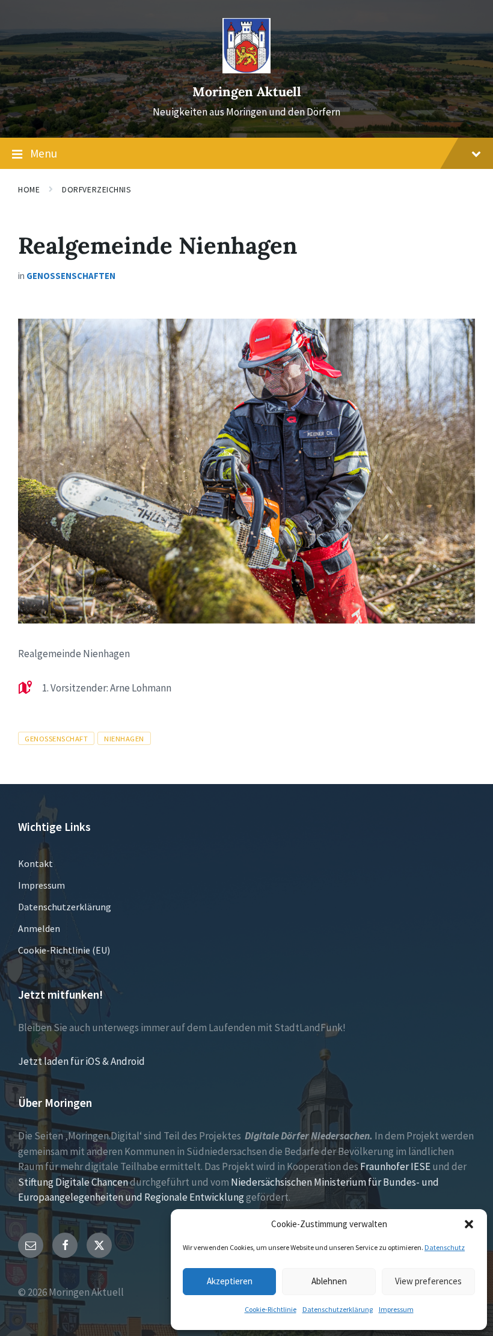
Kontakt (35, 863)
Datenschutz (444, 1247)
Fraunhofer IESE (395, 1166)
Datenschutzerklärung (337, 1309)
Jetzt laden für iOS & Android (81, 1061)
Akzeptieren (230, 1281)
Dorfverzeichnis (96, 189)
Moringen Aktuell (246, 92)
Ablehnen (329, 1281)
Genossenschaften (70, 275)
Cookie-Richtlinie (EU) (64, 950)
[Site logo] (246, 69)
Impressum (396, 1309)
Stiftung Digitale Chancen (73, 1182)
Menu (43, 153)
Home (29, 189)
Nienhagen (124, 738)
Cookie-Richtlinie (270, 1309)
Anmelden (39, 928)
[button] (469, 1224)
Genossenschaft (56, 738)
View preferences (428, 1281)
